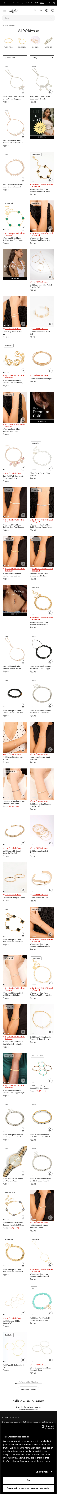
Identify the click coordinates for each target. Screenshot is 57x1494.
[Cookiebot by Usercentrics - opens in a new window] (42, 1427)
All (4, 25)
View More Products (28, 1389)
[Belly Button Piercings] (15, 601)
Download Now (42, 3)
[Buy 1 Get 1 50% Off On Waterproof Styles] (15, 265)
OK (28, 1480)
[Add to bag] (23, 91)
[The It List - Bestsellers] (42, 124)
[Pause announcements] (53, 3)
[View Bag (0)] (52, 10)
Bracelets (22, 47)
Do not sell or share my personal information (28, 1488)
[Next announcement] (49, 3)
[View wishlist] (41, 10)
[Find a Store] (35, 10)
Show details (42, 1472)
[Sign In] (47, 10)
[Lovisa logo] (14, 10)
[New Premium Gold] (42, 408)
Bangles (35, 47)
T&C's (11, 3)
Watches (48, 47)
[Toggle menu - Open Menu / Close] (5, 10)
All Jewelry (10, 25)
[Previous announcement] (4, 3)
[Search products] (51, 18)
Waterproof (8, 47)
